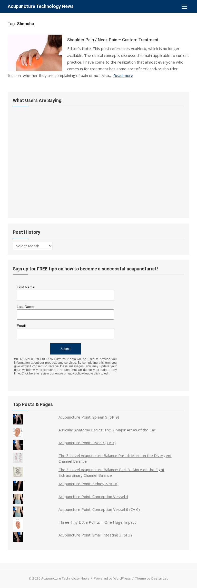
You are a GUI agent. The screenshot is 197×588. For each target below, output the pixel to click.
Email (21, 326)
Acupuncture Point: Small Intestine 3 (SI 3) (95, 535)
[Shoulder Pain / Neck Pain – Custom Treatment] (35, 53)
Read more (123, 75)
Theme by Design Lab (152, 578)
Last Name (25, 307)
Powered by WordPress (112, 578)
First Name (26, 287)
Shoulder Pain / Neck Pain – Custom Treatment (113, 39)
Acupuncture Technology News (41, 6)
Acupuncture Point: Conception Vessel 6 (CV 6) (99, 509)
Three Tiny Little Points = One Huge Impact (97, 522)
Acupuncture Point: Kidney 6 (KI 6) (88, 483)
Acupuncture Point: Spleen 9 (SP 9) (88, 417)
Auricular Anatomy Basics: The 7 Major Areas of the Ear (106, 429)
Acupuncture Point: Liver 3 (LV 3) (87, 442)
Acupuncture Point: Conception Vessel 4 (93, 496)
